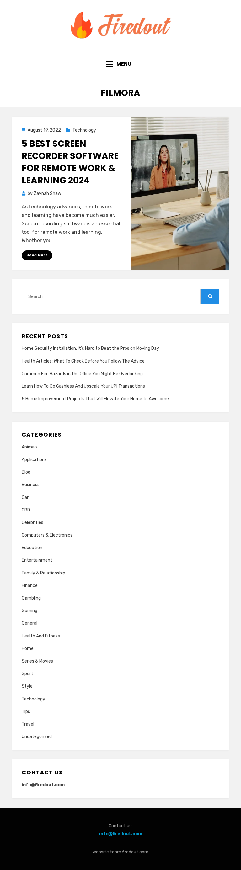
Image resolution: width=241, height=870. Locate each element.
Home (28, 648)
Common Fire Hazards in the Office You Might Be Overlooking (82, 373)
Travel (28, 724)
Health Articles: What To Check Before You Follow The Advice (83, 361)
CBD (26, 510)
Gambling (31, 598)
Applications (34, 459)
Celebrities (32, 522)
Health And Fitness (41, 636)
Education (32, 547)
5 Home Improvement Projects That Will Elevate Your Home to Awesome (95, 398)
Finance (30, 585)
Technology (84, 130)
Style (27, 686)
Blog (26, 472)
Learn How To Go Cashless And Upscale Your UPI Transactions (83, 386)
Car (25, 497)
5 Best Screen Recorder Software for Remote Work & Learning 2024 (70, 162)
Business (31, 484)
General (29, 623)
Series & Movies (37, 661)
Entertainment (37, 560)
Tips (26, 711)
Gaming (29, 610)
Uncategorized (37, 736)
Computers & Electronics (47, 535)
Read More (37, 255)
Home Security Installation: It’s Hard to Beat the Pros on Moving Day (90, 348)
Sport (27, 673)
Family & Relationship (43, 573)
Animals (30, 447)
